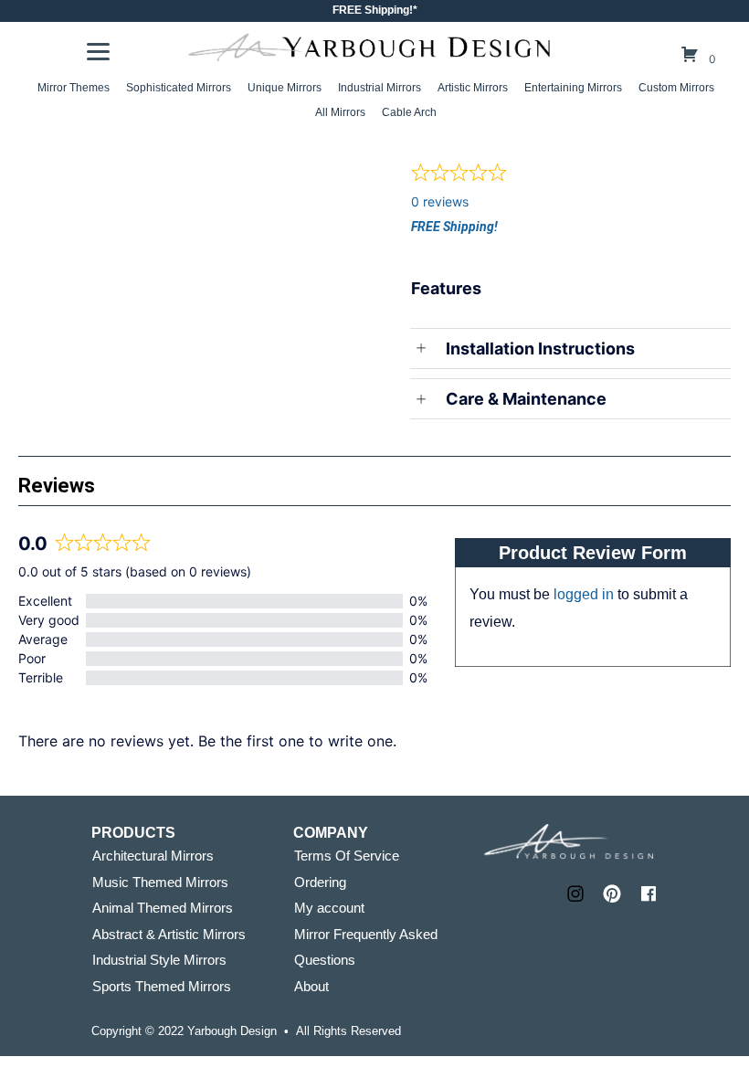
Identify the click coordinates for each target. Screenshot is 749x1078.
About (311, 986)
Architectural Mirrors (153, 855)
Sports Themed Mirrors (161, 986)
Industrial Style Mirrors (159, 959)
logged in (584, 594)
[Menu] (98, 52)
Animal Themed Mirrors (162, 907)
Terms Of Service (346, 855)
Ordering (320, 882)
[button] (575, 893)
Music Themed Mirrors (160, 882)
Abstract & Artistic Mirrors (169, 934)
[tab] (196, 154)
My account (329, 907)
